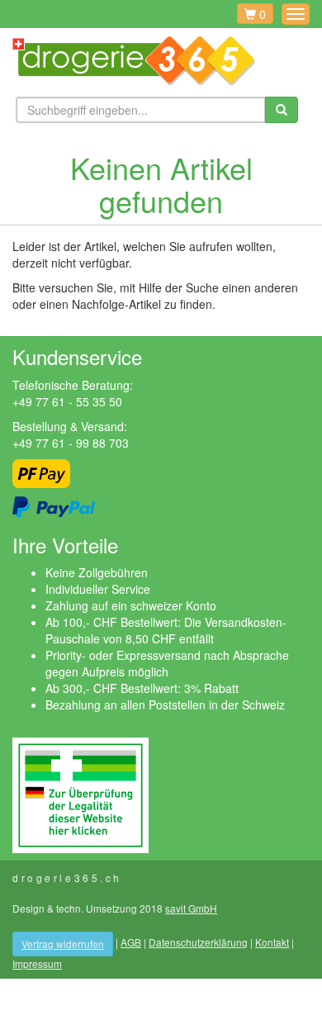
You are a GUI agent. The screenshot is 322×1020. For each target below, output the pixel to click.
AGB (131, 942)
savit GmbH (191, 908)
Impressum (37, 963)
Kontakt (272, 942)
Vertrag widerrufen (62, 944)
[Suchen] (281, 110)
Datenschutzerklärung (198, 942)
